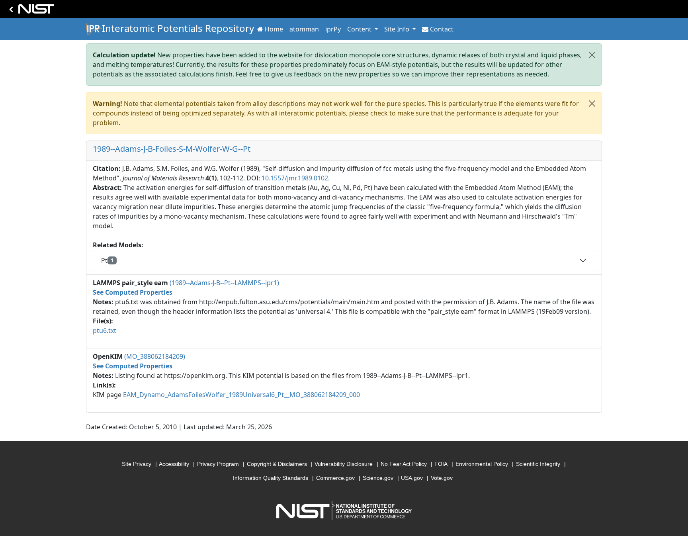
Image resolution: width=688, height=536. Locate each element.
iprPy (333, 29)
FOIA (441, 464)
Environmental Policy (481, 464)
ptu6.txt (104, 330)
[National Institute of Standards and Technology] (30, 11)
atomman (304, 29)
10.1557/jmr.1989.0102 (295, 178)
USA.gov (412, 478)
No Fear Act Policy (404, 464)
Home (274, 29)
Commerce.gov (335, 478)
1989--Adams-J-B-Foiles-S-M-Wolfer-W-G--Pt (171, 148)
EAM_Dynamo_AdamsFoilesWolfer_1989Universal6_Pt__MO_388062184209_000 (241, 394)
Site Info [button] (397, 29)
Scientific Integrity (538, 464)
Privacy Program (218, 464)
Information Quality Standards (270, 478)
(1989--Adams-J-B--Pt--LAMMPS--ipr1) (224, 282)
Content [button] (360, 29)
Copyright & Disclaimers (277, 464)
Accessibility (174, 464)
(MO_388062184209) (154, 356)
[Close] (592, 55)
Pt (107, 260)
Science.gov (378, 478)
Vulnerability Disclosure (344, 464)
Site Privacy (136, 464)
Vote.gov (442, 478)
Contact (441, 29)
